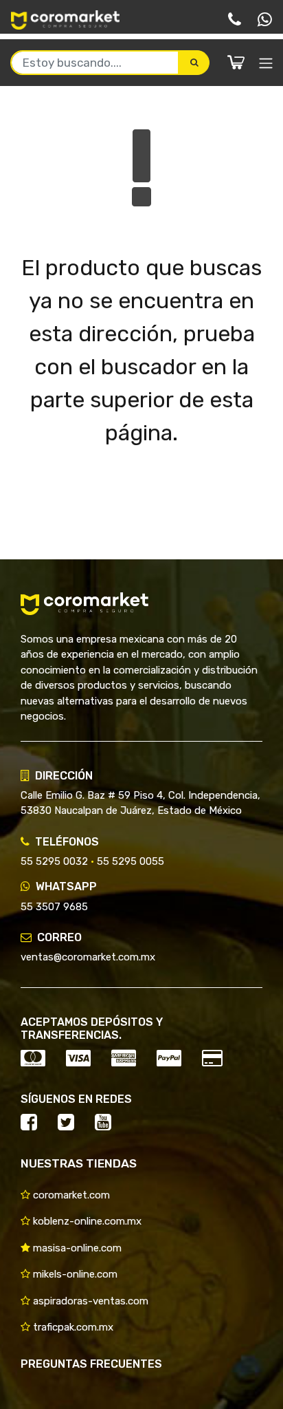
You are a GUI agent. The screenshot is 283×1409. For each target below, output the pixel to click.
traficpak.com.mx (71, 1327)
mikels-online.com (73, 1274)
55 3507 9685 (54, 907)
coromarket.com (70, 1195)
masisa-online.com (76, 1248)
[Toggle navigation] (266, 63)
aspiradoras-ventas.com (89, 1301)
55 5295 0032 (54, 861)
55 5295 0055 (130, 861)
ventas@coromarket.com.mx (88, 957)
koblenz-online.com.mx (86, 1221)
